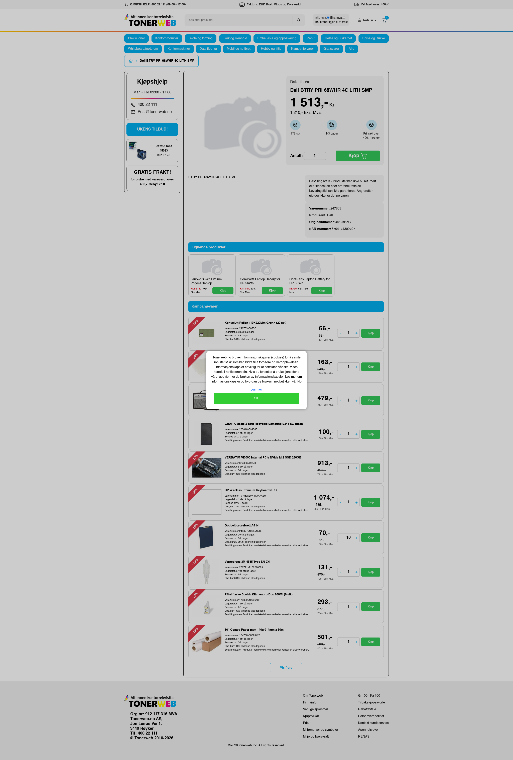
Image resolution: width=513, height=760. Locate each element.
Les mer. (256, 389)
